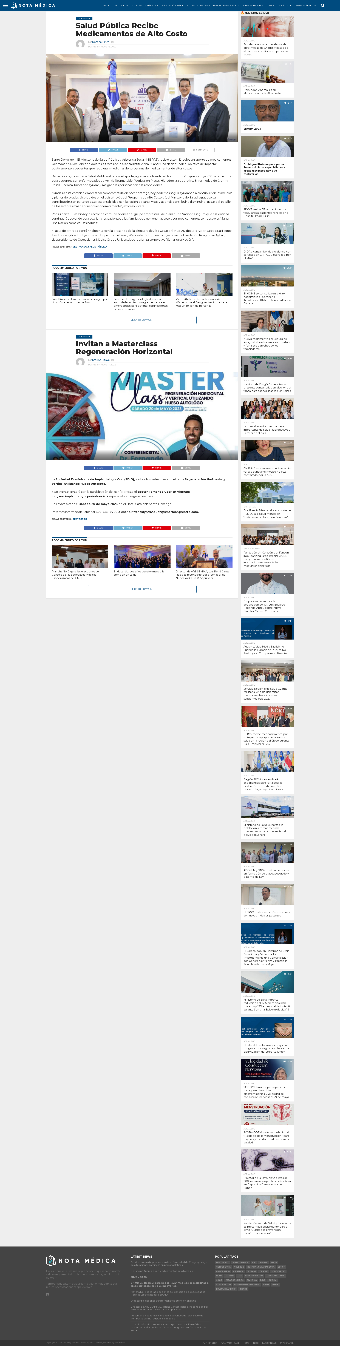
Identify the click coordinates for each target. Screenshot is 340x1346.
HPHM (266, 1284)
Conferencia (223, 1267)
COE (239, 1276)
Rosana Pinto (100, 42)
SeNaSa (264, 1262)
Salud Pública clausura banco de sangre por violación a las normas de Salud (80, 301)
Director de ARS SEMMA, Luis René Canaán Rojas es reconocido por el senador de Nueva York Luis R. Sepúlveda (203, 575)
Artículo (285, 5)
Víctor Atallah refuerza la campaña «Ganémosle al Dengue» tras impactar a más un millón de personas (201, 302)
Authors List (210, 1343)
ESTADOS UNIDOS (234, 1280)
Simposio (252, 1280)
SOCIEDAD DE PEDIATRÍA (247, 1284)
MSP (254, 1262)
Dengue (264, 1271)
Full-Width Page (230, 1343)
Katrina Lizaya (101, 360)
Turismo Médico (253, 5)
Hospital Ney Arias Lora (260, 1267)
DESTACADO (79, 246)
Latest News (269, 1343)
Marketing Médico (225, 5)
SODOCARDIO (278, 1271)
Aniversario (223, 1271)
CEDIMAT (251, 1271)
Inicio (106, 5)
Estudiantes (200, 5)
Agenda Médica (146, 5)
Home (246, 1343)
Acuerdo (239, 1267)
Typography (287, 1343)
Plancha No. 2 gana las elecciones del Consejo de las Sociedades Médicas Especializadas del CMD (76, 575)
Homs (219, 1276)
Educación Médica (174, 5)
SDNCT (281, 1267)
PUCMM (272, 1280)
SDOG (274, 1262)
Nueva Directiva (254, 1276)
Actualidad (123, 5)
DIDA (262, 1280)
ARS (271, 5)
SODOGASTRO (223, 1284)
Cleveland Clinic (276, 1276)
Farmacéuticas (306, 5)
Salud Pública (97, 246)
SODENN (230, 1276)
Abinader (238, 1271)
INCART (243, 1289)
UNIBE (275, 1284)
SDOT (219, 1280)
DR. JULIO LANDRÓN (226, 1289)
